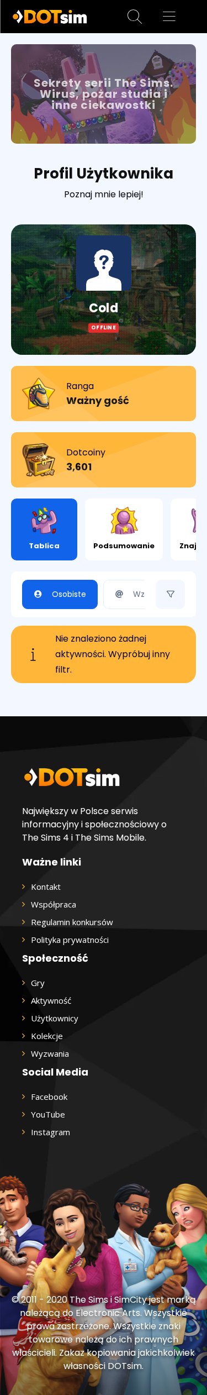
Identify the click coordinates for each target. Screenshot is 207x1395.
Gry (38, 982)
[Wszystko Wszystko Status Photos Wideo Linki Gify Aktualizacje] (170, 594)
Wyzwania (50, 1053)
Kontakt (46, 886)
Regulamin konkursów (72, 921)
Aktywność (51, 1000)
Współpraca (53, 904)
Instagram (50, 1131)
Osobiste (69, 594)
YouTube (48, 1114)
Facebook (49, 1096)
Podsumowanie (124, 546)
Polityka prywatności (70, 939)
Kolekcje (47, 1035)
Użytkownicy (54, 1018)
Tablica (44, 546)
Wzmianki (151, 594)
